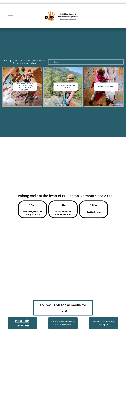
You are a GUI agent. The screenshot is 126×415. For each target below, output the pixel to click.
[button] (89, 354)
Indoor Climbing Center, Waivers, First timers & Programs (25, 87)
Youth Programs (106, 87)
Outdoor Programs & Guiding (65, 87)
